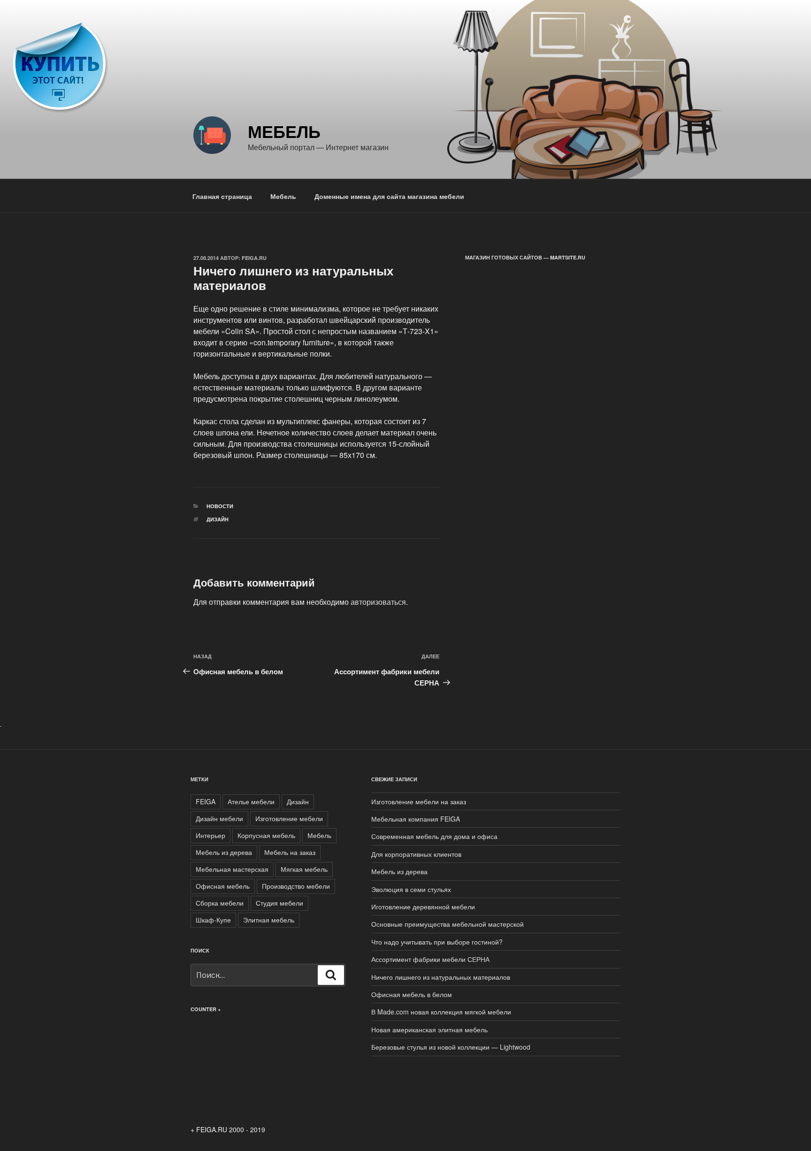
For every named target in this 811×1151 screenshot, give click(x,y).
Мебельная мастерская (232, 869)
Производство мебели (296, 886)
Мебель (284, 131)
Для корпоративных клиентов (416, 854)
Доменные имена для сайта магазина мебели (389, 196)
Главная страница (222, 196)
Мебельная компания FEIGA (415, 818)
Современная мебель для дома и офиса (434, 836)
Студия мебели (279, 902)
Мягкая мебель (304, 869)
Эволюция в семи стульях (411, 889)
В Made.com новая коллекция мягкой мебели (441, 1011)
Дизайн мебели (219, 818)
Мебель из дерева (224, 852)
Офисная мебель (223, 886)
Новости (220, 506)
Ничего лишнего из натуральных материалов (440, 977)
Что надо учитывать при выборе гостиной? (437, 941)
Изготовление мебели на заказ (418, 801)
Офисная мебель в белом (411, 994)
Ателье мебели (251, 801)
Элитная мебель (268, 919)
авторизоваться (378, 601)
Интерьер (210, 835)
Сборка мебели (220, 902)
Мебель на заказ (289, 852)
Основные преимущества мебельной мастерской (447, 924)
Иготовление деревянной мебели (423, 906)
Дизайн (218, 519)
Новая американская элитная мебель (429, 1029)
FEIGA (205, 801)
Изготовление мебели (289, 818)
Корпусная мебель (266, 835)
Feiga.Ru (254, 257)
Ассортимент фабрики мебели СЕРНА (430, 959)
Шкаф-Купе (213, 919)
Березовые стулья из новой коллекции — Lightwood (450, 1047)
